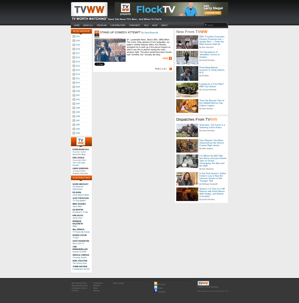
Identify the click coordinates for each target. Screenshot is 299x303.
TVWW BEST (134, 25)
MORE (165, 58)
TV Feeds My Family (81, 232)
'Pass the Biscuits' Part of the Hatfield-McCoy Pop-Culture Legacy (211, 103)
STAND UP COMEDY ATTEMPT (120, 32)
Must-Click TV (78, 243)
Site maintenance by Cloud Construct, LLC (212, 291)
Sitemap (96, 290)
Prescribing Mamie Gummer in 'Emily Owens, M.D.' (212, 70)
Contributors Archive (81, 269)
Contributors (98, 283)
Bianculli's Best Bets (79, 283)
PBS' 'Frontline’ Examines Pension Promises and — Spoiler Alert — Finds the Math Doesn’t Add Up (211, 40)
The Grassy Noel (80, 263)
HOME (77, 25)
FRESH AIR (102, 25)
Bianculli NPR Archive (80, 285)
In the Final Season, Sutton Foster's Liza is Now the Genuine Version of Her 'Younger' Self (212, 177)
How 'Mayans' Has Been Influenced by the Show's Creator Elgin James (211, 143)
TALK (146, 25)
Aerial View (77, 218)
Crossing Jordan (80, 257)
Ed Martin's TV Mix (80, 212)
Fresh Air (75, 290)
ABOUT (164, 25)
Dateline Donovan (80, 173)
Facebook (161, 292)
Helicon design (118, 283)
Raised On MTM (79, 252)
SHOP (154, 25)
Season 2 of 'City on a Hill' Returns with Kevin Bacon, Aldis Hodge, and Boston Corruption (212, 192)
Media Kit (96, 285)
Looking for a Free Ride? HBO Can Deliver (211, 85)
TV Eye (76, 238)
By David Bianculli (149, 32)
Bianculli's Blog (79, 154)
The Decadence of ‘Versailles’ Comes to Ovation (209, 54)
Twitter (160, 288)
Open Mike (77, 206)
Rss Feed (161, 284)
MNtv (75, 226)
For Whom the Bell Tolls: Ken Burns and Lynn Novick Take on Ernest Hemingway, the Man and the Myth (212, 160)
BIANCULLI (88, 25)
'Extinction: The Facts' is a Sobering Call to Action (212, 126)
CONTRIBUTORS (117, 25)
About (95, 288)
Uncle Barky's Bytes (81, 195)
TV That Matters (79, 201)
